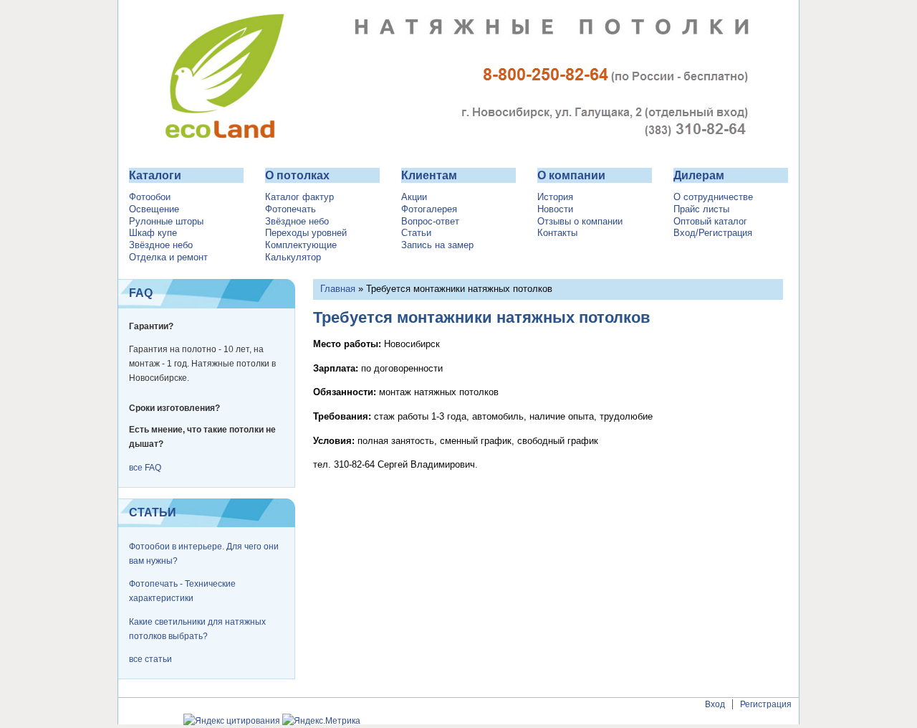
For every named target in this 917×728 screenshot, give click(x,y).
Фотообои (150, 197)
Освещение (154, 209)
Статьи (416, 233)
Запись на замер (437, 245)
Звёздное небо (161, 245)
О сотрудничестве (713, 197)
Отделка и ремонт (168, 257)
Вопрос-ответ (430, 222)
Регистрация (766, 704)
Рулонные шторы (166, 222)
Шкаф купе (153, 233)
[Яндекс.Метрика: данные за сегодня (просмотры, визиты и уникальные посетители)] (321, 721)
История (555, 197)
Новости (555, 209)
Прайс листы (701, 209)
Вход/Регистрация (712, 233)
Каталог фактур (299, 197)
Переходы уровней (306, 233)
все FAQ (145, 468)
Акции (414, 197)
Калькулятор (293, 257)
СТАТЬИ (152, 512)
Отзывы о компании (580, 222)
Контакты (557, 233)
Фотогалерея (429, 209)
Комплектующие (301, 245)
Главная (337, 288)
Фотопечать (290, 209)
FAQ (141, 293)
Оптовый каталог (710, 222)
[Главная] (458, 148)
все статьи (150, 659)
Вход (715, 704)
